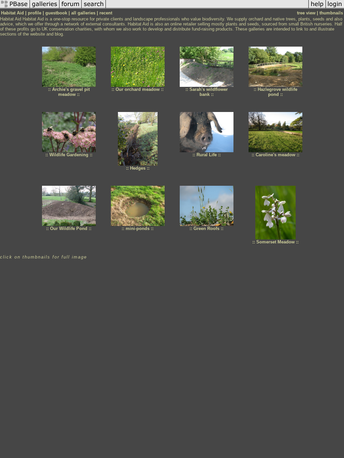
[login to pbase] (335, 7)
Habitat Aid (10, 18)
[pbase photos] (15, 7)
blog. (59, 34)
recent (105, 12)
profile (34, 12)
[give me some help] (317, 7)
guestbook (56, 12)
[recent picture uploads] (44, 7)
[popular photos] (207, 7)
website (37, 34)
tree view (306, 12)
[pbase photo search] (94, 7)
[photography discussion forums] (70, 7)
